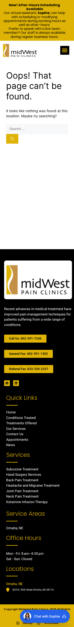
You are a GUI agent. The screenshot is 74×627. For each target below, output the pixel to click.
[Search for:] (37, 129)
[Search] (12, 139)
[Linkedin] (16, 383)
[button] (64, 50)
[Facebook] (7, 383)
